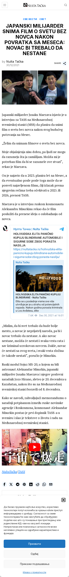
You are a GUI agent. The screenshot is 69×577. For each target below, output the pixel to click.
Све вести (30, 19)
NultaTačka (9, 472)
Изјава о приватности (34, 572)
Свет (42, 19)
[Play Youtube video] (34, 447)
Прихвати (34, 544)
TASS (21, 472)
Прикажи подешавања (34, 564)
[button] (63, 500)
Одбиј (34, 554)
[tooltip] (4, 484)
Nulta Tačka (14, 61)
